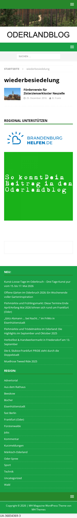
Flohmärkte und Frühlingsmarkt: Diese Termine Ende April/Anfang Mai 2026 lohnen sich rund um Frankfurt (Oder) (36, 307)
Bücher (8, 400)
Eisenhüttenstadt (14, 406)
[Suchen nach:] (38, 56)
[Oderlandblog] (38, 24)
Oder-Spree (11, 458)
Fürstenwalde (12, 426)
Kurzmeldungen (14, 445)
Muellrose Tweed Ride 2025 (20, 361)
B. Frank (56, 98)
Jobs (6, 432)
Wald (7, 484)
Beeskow (9, 393)
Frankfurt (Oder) (14, 419)
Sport (7, 465)
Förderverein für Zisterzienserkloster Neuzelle (44, 91)
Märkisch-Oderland (16, 452)
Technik (9, 471)
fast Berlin (10, 413)
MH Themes (39, 509)
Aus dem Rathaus (14, 387)
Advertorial (11, 380)
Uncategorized (13, 478)
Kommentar (11, 439)
